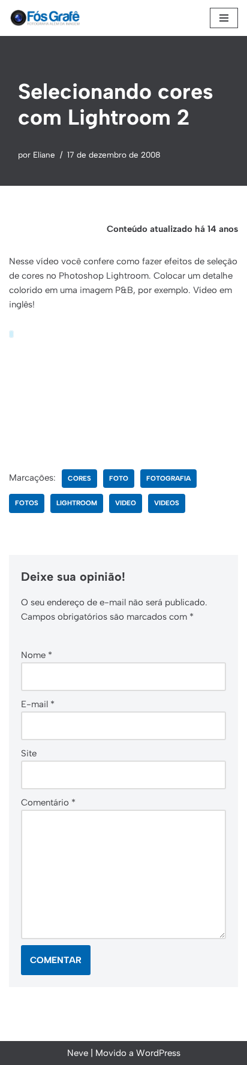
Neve (77, 1053)
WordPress (158, 1053)
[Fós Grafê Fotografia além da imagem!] (45, 18)
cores (79, 478)
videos (166, 503)
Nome (36, 655)
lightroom (76, 503)
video (125, 503)
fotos (26, 503)
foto (118, 478)
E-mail (38, 704)
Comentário (48, 802)
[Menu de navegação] (224, 18)
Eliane (44, 154)
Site (29, 753)
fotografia (168, 478)
